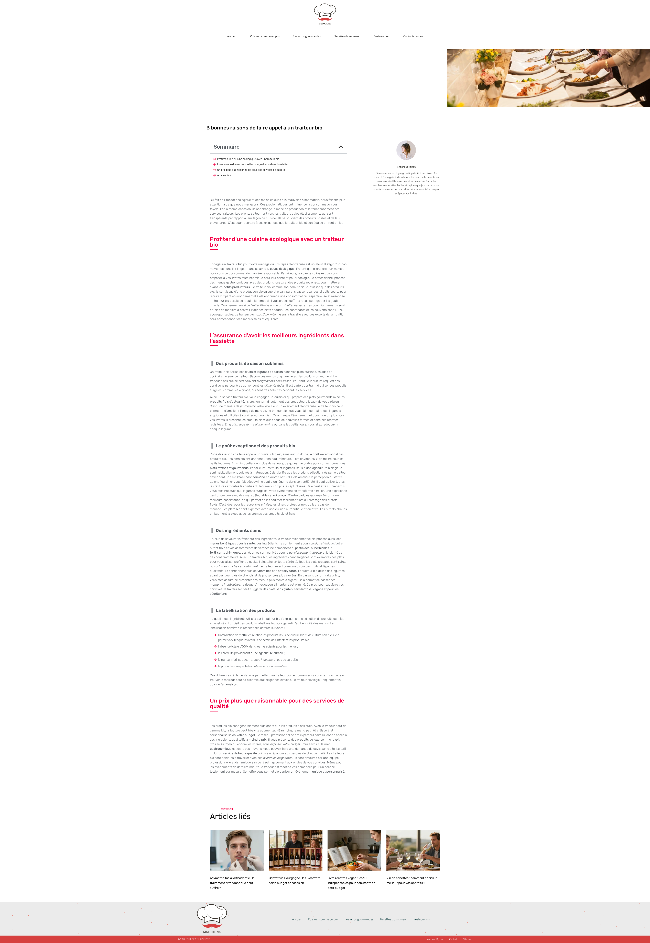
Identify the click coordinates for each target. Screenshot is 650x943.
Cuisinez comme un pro (264, 36)
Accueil (231, 36)
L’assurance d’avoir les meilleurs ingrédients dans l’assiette (252, 164)
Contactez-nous (413, 36)
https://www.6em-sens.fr (272, 314)
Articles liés (224, 175)
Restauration (381, 36)
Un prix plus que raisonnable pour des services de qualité (251, 169)
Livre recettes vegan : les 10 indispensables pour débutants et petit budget (351, 883)
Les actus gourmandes (307, 36)
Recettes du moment (347, 36)
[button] (341, 147)
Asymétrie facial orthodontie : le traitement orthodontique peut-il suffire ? (233, 883)
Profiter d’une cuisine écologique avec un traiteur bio (248, 159)
